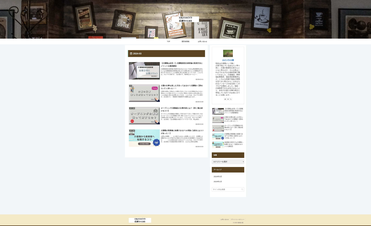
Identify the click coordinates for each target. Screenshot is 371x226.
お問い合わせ (225, 219)
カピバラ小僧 (228, 60)
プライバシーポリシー (237, 219)
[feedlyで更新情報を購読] (228, 99)
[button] (242, 189)
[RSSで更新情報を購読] (231, 99)
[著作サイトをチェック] (225, 99)
